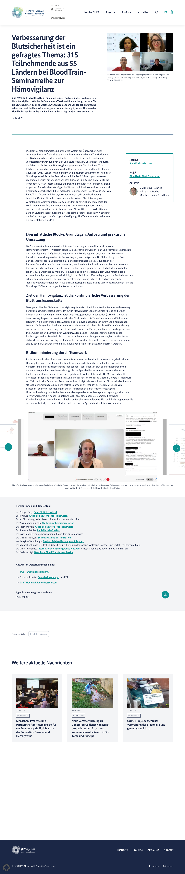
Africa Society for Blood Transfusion (48, 515)
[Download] (165, 594)
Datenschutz (168, 866)
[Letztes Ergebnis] (8, 447)
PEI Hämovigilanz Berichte (35, 571)
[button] (6, 867)
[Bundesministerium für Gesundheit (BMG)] (58, 12)
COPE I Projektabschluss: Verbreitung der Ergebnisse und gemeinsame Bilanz (146, 724)
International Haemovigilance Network (58, 548)
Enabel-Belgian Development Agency (63, 541)
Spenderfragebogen (48, 577)
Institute (126, 12)
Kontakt (168, 850)
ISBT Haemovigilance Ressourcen (38, 582)
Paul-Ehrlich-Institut (141, 163)
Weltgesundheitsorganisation (58, 522)
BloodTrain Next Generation (145, 176)
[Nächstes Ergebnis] (176, 448)
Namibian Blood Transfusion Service (53, 552)
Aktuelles (143, 12)
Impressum (154, 866)
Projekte (110, 12)
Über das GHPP (91, 12)
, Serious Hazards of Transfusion (54, 537)
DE (166, 12)
